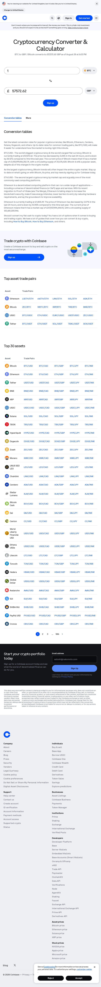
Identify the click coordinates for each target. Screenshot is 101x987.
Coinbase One (59, 759)
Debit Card (57, 771)
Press (6, 759)
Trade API (56, 869)
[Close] (94, 967)
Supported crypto (12, 823)
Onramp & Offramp (61, 861)
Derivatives (57, 774)
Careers (7, 751)
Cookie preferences (13, 778)
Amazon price (58, 958)
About (6, 747)
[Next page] (62, 634)
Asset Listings (59, 795)
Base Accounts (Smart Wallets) (67, 857)
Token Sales (58, 778)
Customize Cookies (84, 969)
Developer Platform (62, 842)
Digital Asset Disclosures (16, 786)
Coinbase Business (61, 799)
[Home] (4, 18)
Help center (9, 795)
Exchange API (58, 904)
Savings (56, 782)
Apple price (57, 950)
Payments (57, 803)
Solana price (58, 933)
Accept (78, 978)
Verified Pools (59, 832)
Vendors (7, 767)
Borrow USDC (58, 755)
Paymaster (57, 873)
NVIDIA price (58, 946)
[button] (96, 18)
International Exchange (63, 828)
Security (7, 763)
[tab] (13, 117)
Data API (56, 881)
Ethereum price (59, 929)
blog (5, 965)
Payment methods (12, 815)
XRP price (57, 937)
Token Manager (59, 807)
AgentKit (56, 892)
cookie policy (49, 967)
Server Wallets (59, 849)
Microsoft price (59, 954)
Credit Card (57, 767)
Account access (11, 819)
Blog (5, 755)
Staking (55, 820)
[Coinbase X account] (15, 965)
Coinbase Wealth (60, 763)
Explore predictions (61, 786)
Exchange (56, 824)
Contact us (8, 799)
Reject (51, 978)
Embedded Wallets (61, 853)
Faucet (55, 900)
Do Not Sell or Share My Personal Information (26, 782)
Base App (56, 751)
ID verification (10, 807)
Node (54, 889)
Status (6, 827)
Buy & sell (57, 747)
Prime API (57, 912)
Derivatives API (59, 916)
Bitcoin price (58, 925)
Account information (13, 811)
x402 (54, 865)
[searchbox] (91, 91)
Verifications (58, 885)
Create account (10, 803)
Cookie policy (10, 774)
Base (54, 845)
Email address (58, 653)
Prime (55, 817)
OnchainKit (57, 877)
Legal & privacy (10, 771)
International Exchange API (65, 908)
